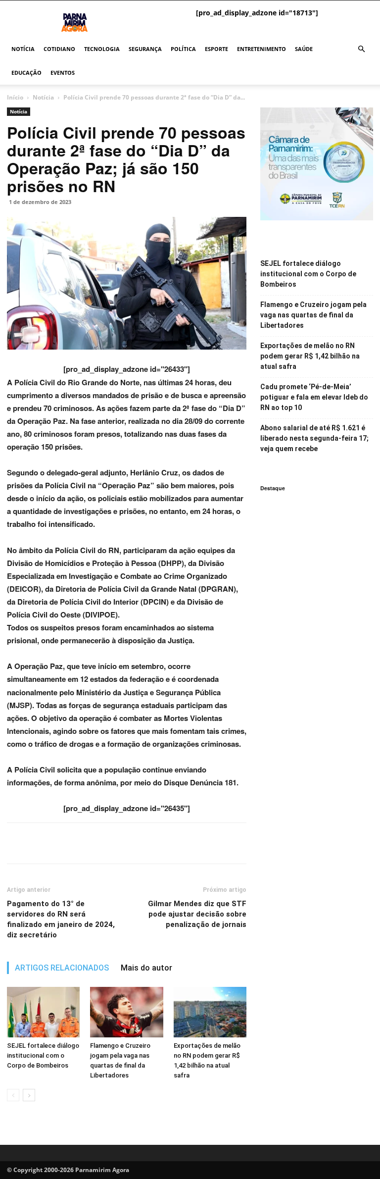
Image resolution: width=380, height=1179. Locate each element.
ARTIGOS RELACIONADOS (62, 968)
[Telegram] (85, 843)
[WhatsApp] (62, 843)
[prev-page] (13, 1095)
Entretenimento (261, 48)
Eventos (62, 72)
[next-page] (29, 1095)
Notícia (23, 48)
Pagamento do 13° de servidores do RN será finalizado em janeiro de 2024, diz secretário (61, 919)
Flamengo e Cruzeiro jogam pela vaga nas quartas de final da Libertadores (313, 315)
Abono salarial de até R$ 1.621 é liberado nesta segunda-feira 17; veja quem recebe (314, 438)
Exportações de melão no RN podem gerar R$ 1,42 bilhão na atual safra (310, 356)
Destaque (272, 488)
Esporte (216, 48)
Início (15, 97)
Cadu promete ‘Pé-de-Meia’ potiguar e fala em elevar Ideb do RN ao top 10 (314, 397)
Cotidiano (59, 48)
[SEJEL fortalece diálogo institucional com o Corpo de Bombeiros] (43, 1012)
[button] (361, 49)
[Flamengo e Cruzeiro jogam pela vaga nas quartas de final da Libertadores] (126, 1012)
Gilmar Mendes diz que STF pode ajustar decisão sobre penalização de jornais (197, 914)
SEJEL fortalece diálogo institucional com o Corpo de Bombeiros (43, 1055)
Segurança (145, 48)
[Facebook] (17, 843)
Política (183, 48)
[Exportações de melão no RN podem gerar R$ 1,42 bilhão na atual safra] (210, 1012)
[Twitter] (39, 843)
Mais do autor (146, 968)
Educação (26, 72)
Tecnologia (102, 48)
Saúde (304, 48)
